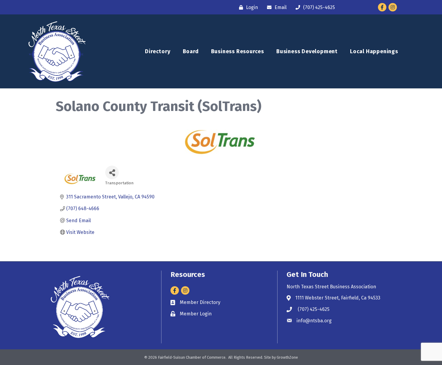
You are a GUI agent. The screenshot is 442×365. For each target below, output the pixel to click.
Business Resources (237, 51)
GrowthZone (287, 357)
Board (191, 51)
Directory (157, 51)
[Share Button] (112, 172)
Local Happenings (374, 51)
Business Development (307, 51)
